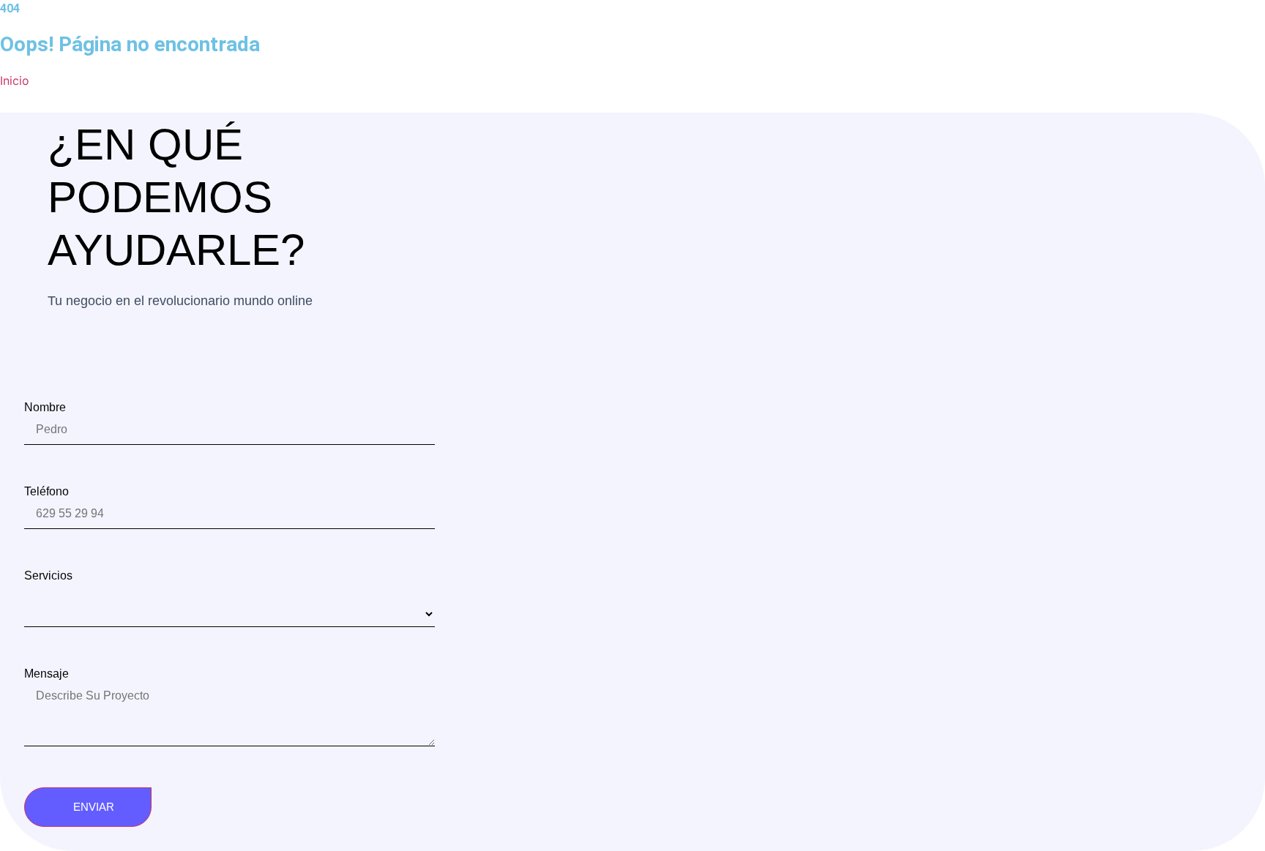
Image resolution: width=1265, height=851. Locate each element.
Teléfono (46, 492)
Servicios (48, 576)
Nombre (45, 407)
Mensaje (46, 674)
